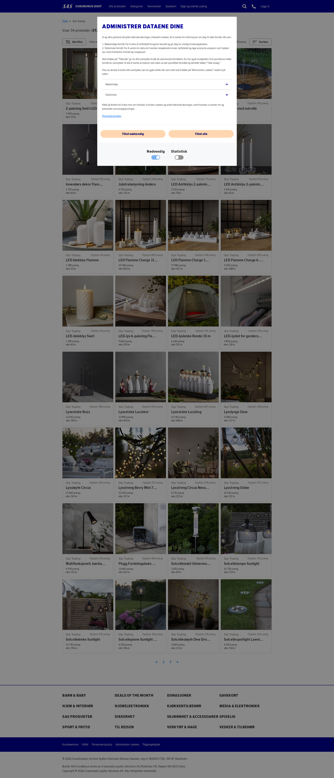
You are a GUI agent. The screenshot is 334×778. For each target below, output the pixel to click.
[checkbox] (179, 158)
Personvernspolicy (111, 116)
